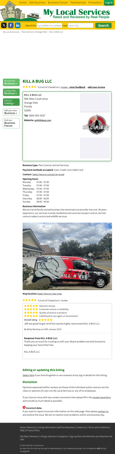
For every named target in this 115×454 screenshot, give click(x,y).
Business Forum (9, 123)
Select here (28, 375)
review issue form (102, 397)
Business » (10, 82)
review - (73, 87)
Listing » (9, 102)
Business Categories (58, 436)
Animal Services (60, 165)
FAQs (22, 430)
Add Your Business (66, 427)
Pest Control (45, 165)
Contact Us (81, 427)
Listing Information (46, 427)
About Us (31, 427)
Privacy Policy (33, 430)
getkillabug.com (43, 120)
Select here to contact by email (48, 174)
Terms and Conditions (98, 427)
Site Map (24, 436)
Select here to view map (49, 293)
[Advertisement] (57, 56)
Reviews (34, 436)
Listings (43, 436)
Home (23, 427)
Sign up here (76, 436)
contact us (103, 411)
